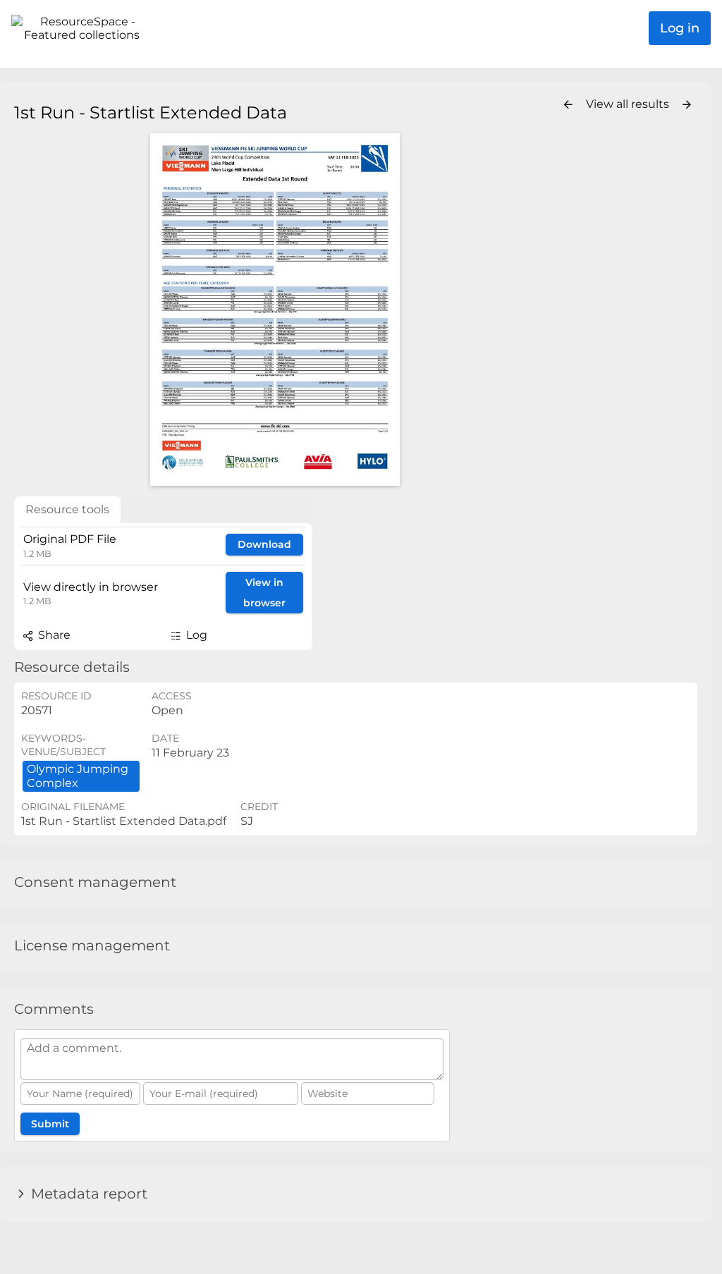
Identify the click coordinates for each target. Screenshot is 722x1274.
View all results (629, 104)
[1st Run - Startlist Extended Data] (275, 309)
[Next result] (686, 105)
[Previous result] (568, 105)
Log (195, 635)
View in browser (264, 592)
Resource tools (67, 509)
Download (264, 544)
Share (53, 635)
